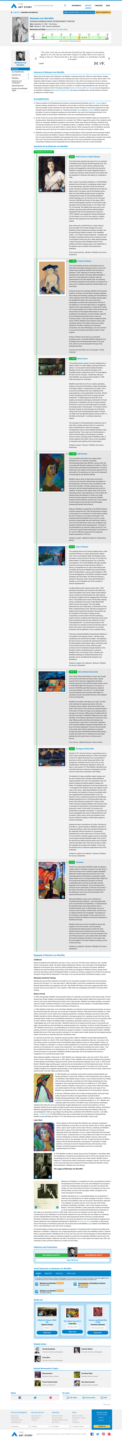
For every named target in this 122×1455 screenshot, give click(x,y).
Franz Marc (72, 1323)
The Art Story (21, 5)
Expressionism (14, 1416)
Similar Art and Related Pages (19, 89)
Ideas (108, 6)
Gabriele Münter (35, 1418)
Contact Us (101, 1420)
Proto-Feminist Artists (16, 1420)
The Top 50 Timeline (57, 1418)
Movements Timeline (57, 1416)
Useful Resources (17, 86)
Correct (90, 1398)
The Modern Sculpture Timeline (60, 1420)
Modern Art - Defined (77, 1416)
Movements (76, 6)
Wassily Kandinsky (75, 88)
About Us (101, 1417)
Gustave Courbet (47, 1324)
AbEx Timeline (55, 1422)
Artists (88, 6)
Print (105, 1398)
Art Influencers (76, 1422)
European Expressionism (61, 90)
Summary (15, 69)
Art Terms (74, 1420)
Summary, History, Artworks (50, 1376)
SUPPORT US (101, 1426)
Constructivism (84, 1221)
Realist (79, 110)
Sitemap (84, 1434)
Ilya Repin (90, 110)
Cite (73, 1398)
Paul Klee (88, 88)
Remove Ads (106, 1404)
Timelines (99, 6)
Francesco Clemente (98, 1324)
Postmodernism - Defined (78, 1418)
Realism (47, 1328)
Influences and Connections (17, 82)
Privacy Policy (76, 1434)
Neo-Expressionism (97, 1328)
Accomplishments (18, 72)
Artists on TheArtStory (48, 1385)
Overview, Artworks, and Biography (52, 1352)
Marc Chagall (96, 103)
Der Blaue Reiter (44, 1114)
